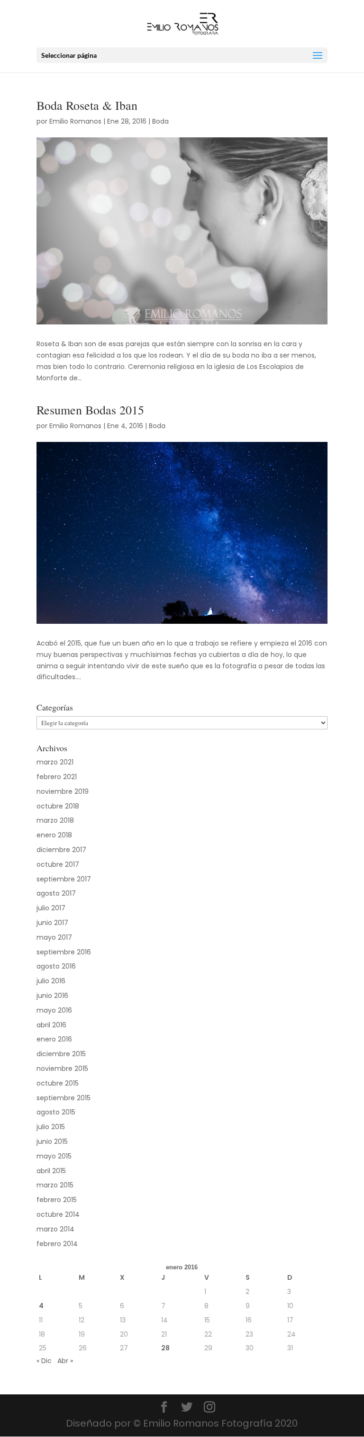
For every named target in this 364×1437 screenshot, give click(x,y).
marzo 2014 (55, 1229)
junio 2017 (52, 922)
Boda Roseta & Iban (86, 105)
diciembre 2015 (61, 1054)
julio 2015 (50, 1127)
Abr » (65, 1360)
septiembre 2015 (63, 1098)
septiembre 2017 (63, 879)
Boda (160, 121)
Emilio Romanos (75, 121)
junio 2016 (52, 995)
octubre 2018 (57, 806)
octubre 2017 (57, 864)
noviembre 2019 (62, 791)
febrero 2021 (56, 776)
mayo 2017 (54, 937)
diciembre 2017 (61, 849)
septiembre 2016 (63, 952)
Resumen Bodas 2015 (90, 410)
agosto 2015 (55, 1112)
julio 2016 (50, 981)
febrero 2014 (57, 1243)
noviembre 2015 (62, 1068)
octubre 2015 (57, 1083)
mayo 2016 (54, 1010)
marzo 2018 (55, 820)
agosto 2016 (56, 966)
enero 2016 (54, 1039)
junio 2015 (52, 1141)
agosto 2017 (56, 893)
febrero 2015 (56, 1199)
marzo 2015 (54, 1185)
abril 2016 (51, 1025)
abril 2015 (51, 1171)
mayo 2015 (54, 1156)
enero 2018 (54, 835)
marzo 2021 (54, 762)
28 (165, 1348)
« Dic (44, 1360)
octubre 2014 (58, 1214)
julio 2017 (50, 908)
